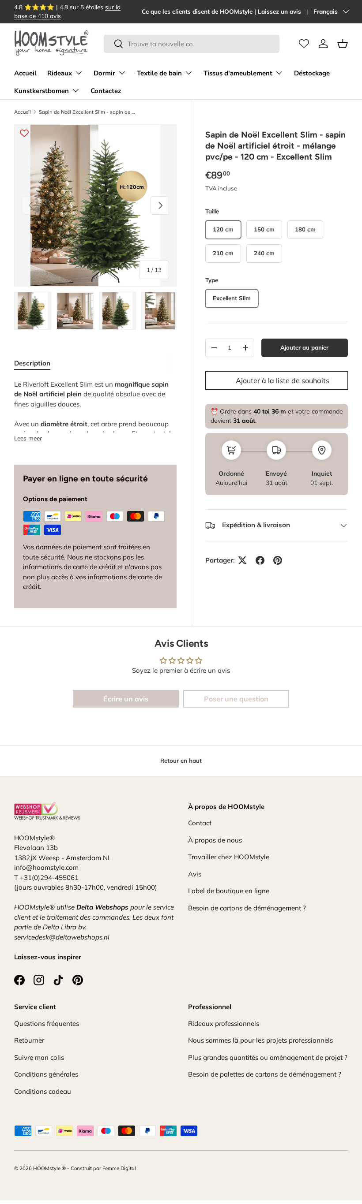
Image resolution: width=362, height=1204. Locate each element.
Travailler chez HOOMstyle (228, 857)
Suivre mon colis (39, 1057)
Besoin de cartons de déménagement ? (247, 908)
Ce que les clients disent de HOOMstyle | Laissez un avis (221, 11)
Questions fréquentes (46, 1023)
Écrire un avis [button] (125, 698)
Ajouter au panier (304, 347)
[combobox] (191, 44)
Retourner (29, 1040)
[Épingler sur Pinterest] (278, 560)
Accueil (25, 73)
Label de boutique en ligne (228, 891)
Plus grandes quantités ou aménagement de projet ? (267, 1057)
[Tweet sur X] (242, 560)
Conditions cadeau (42, 1091)
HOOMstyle (46, 1168)
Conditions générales (46, 1074)
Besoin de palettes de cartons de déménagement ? (264, 1074)
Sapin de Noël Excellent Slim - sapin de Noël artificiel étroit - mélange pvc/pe (88, 112)
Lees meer (28, 438)
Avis (194, 874)
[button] (342, 43)
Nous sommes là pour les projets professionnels (260, 1040)
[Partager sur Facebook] (260, 560)
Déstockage (312, 73)
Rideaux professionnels (223, 1023)
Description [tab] (32, 363)
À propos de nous (215, 840)
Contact (199, 823)
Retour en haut (181, 760)
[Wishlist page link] (304, 43)
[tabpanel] (95, 412)
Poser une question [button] (236, 698)
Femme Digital (119, 1168)
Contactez (105, 90)
